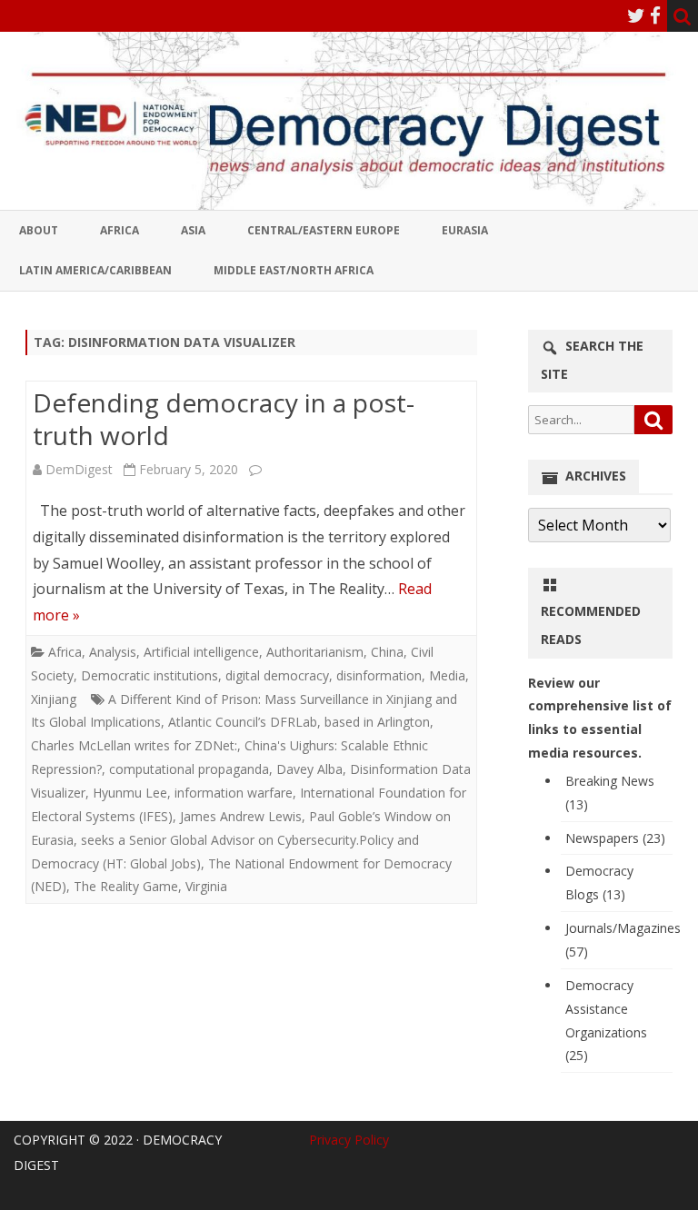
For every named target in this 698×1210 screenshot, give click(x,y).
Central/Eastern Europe (323, 230)
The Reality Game (126, 886)
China (387, 651)
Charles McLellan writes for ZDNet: (134, 745)
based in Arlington (377, 721)
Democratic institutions (149, 675)
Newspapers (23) (615, 838)
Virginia (206, 886)
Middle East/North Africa (294, 270)
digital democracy (277, 675)
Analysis (112, 651)
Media (447, 675)
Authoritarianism (315, 651)
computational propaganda (189, 769)
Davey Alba (309, 769)
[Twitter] (636, 15)
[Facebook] (655, 15)
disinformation (379, 675)
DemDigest (79, 469)
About (38, 230)
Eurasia (465, 230)
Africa (119, 230)
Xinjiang (53, 699)
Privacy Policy (349, 1139)
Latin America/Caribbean (95, 270)
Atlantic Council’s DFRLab (242, 721)
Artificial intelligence (201, 651)
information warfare (233, 792)
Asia (193, 230)
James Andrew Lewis (241, 816)
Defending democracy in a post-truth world (223, 418)
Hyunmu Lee (130, 792)
